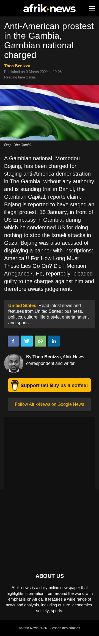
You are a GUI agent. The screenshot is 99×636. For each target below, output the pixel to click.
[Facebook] (13, 341)
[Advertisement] (49, 455)
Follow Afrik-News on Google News (49, 404)
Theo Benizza (17, 65)
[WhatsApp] (40, 341)
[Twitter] (27, 341)
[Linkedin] (54, 341)
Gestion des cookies (65, 628)
